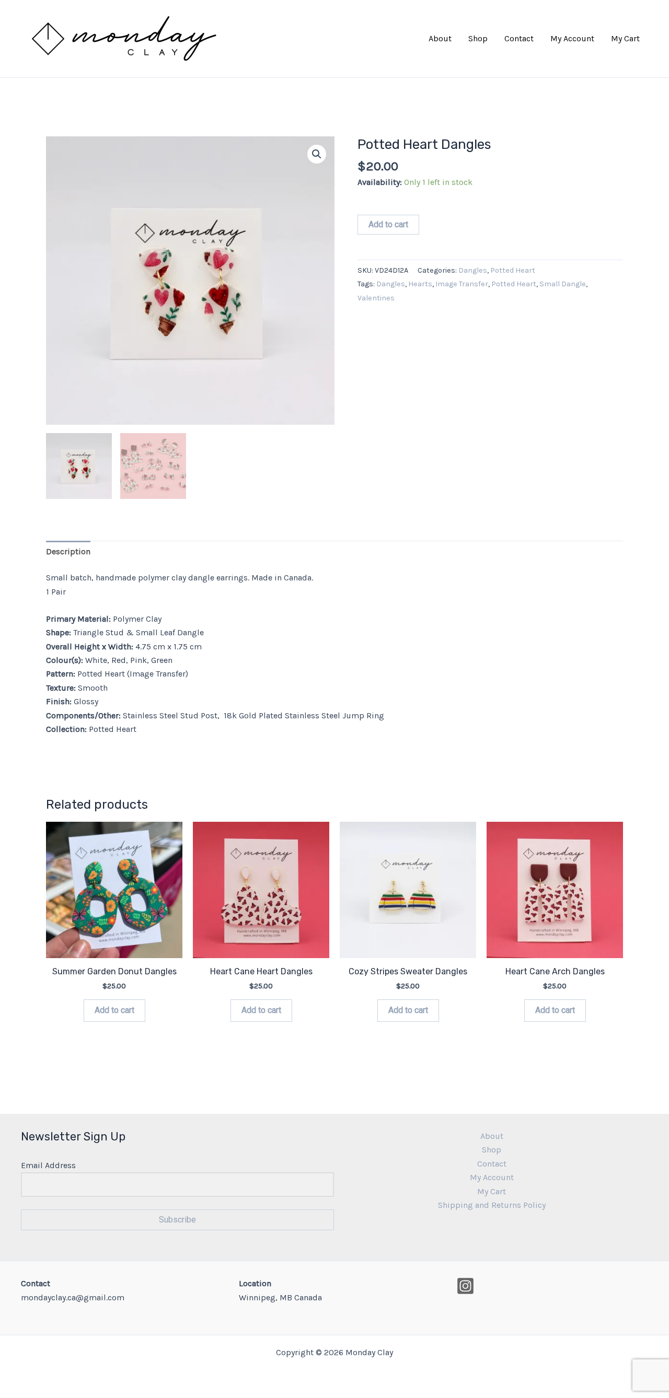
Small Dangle (562, 283)
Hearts (420, 283)
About (440, 38)
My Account (572, 38)
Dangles (472, 270)
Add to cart (388, 224)
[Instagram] (465, 1286)
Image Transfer (461, 283)
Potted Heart (512, 270)
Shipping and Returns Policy (492, 1205)
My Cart (625, 38)
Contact (519, 38)
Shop (478, 38)
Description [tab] (68, 551)
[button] (316, 154)
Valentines (376, 298)
